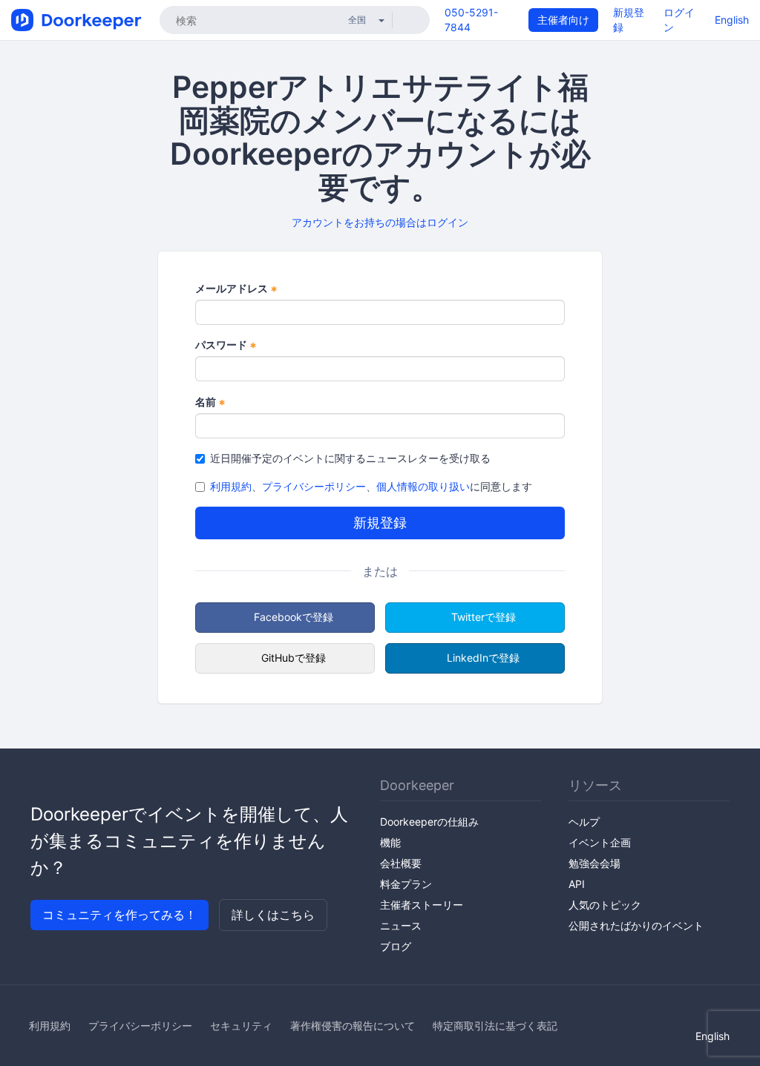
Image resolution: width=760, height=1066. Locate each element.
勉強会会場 (594, 863)
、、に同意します (371, 486)
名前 (210, 402)
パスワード (226, 345)
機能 (390, 842)
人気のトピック (605, 904)
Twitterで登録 (483, 617)
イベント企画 (600, 842)
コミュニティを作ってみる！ (119, 914)
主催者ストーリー (421, 904)
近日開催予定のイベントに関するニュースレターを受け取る (350, 458)
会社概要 (401, 863)
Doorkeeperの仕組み (429, 821)
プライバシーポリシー (314, 486)
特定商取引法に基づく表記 (495, 1025)
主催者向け (563, 19)
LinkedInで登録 (483, 657)
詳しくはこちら (273, 914)
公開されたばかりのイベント (636, 925)
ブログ (395, 946)
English (732, 19)
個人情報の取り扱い (423, 486)
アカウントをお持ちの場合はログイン (380, 222)
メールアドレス (236, 289)
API (577, 884)
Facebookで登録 (293, 617)
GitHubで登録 (293, 657)
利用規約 (231, 486)
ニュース (401, 925)
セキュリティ (241, 1025)
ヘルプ (584, 821)
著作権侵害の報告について (352, 1025)
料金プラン (406, 884)
